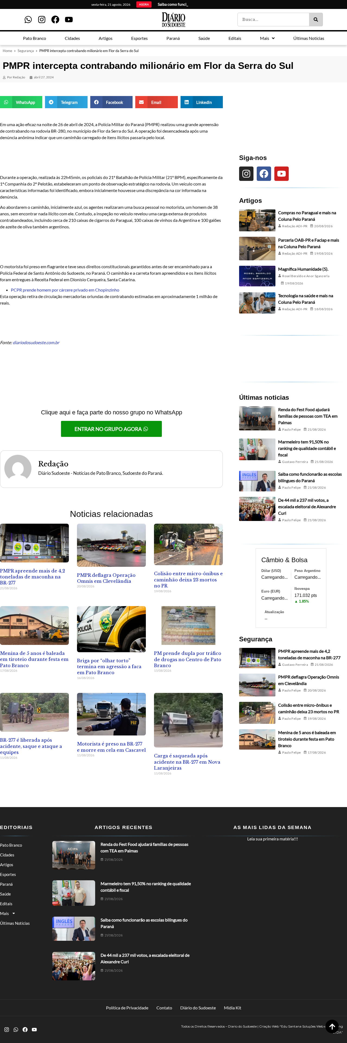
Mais (4, 913)
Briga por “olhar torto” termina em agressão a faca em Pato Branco (109, 667)
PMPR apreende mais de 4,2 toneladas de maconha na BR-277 (32, 577)
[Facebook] (55, 19)
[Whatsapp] (28, 19)
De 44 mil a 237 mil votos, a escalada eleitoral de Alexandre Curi (307, 506)
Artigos (6, 864)
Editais (6, 903)
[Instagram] (42, 19)
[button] (21, 102)
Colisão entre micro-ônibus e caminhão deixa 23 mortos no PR (188, 579)
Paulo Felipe (291, 429)
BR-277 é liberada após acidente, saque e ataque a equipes (31, 746)
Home (7, 51)
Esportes (8, 874)
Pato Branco (11, 845)
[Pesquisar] (316, 19)
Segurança (26, 51)
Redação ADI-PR (294, 226)
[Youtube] (69, 19)
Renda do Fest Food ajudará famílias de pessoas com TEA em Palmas (308, 416)
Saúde (5, 893)
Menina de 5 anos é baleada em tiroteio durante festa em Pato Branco (34, 659)
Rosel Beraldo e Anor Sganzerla (305, 276)
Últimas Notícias (15, 923)
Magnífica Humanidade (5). (303, 268)
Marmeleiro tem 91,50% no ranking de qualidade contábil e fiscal (307, 448)
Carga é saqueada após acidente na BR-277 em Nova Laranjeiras (187, 762)
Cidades (7, 854)
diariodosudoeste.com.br (36, 342)
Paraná (6, 884)
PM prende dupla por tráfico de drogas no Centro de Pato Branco (187, 659)
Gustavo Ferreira (295, 462)
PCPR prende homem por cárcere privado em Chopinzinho (65, 289)
